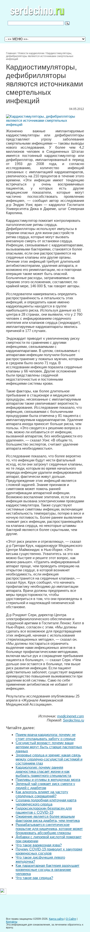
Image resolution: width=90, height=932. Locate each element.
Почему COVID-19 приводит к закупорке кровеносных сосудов (49, 851)
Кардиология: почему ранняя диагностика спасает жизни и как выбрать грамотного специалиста (43, 771)
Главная (11, 53)
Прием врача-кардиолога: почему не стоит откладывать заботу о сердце (46, 737)
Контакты (11, 921)
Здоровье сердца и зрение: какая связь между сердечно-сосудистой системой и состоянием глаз (49, 759)
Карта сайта (56, 918)
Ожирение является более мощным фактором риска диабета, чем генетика (48, 818)
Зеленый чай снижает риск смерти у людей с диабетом (45, 786)
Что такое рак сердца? (34, 878)
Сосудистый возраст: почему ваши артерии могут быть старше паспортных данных (49, 747)
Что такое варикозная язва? (39, 845)
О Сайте (71, 918)
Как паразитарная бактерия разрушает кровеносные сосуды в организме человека (47, 869)
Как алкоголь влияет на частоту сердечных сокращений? (42, 794)
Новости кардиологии (31, 53)
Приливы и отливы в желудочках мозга (48, 780)
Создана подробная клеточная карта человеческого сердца (46, 802)
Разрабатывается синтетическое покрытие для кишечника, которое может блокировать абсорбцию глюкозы (49, 829)
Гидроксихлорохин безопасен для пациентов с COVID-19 (44, 810)
